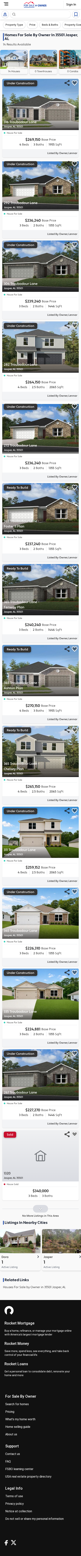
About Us (11, 1434)
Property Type (14, 25)
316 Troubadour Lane (20, 124)
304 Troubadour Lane (20, 286)
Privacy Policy (14, 1503)
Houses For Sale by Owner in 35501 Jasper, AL (34, 1287)
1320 (13, 1175)
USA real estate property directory (28, 1476)
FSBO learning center (19, 1469)
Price (32, 25)
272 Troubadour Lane (20, 447)
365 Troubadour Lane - (21, 526)
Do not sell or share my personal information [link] (34, 1519)
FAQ (8, 1461)
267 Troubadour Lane (20, 1094)
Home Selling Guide (17, 1427)
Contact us (12, 1454)
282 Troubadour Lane (20, 367)
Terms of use (14, 1496)
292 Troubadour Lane (20, 205)
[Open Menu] (6, 3)
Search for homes (17, 1404)
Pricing (9, 1411)
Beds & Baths (50, 25)
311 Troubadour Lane (20, 852)
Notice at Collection (18, 1511)
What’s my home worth (20, 1419)
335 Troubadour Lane (20, 1013)
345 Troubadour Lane (20, 933)
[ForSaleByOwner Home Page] (35, 5)
